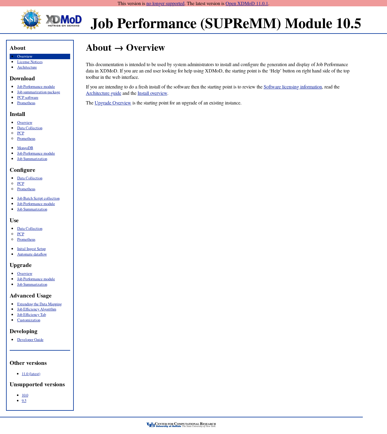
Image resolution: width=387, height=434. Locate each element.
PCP (20, 133)
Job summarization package (38, 92)
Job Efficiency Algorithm (36, 309)
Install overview (152, 93)
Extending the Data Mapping (39, 304)
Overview (24, 56)
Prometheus (26, 102)
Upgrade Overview (113, 102)
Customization (28, 320)
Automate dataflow (32, 254)
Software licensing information (293, 86)
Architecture (27, 67)
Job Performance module (36, 86)
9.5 (24, 400)
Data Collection (29, 127)
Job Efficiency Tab (31, 314)
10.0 (25, 395)
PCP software (27, 97)
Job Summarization (32, 158)
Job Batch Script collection (38, 198)
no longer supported (165, 3)
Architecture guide (103, 93)
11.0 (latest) (31, 373)
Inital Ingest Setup (31, 248)
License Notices (30, 61)
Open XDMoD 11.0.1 (247, 3)
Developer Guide (30, 339)
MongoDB (25, 147)
